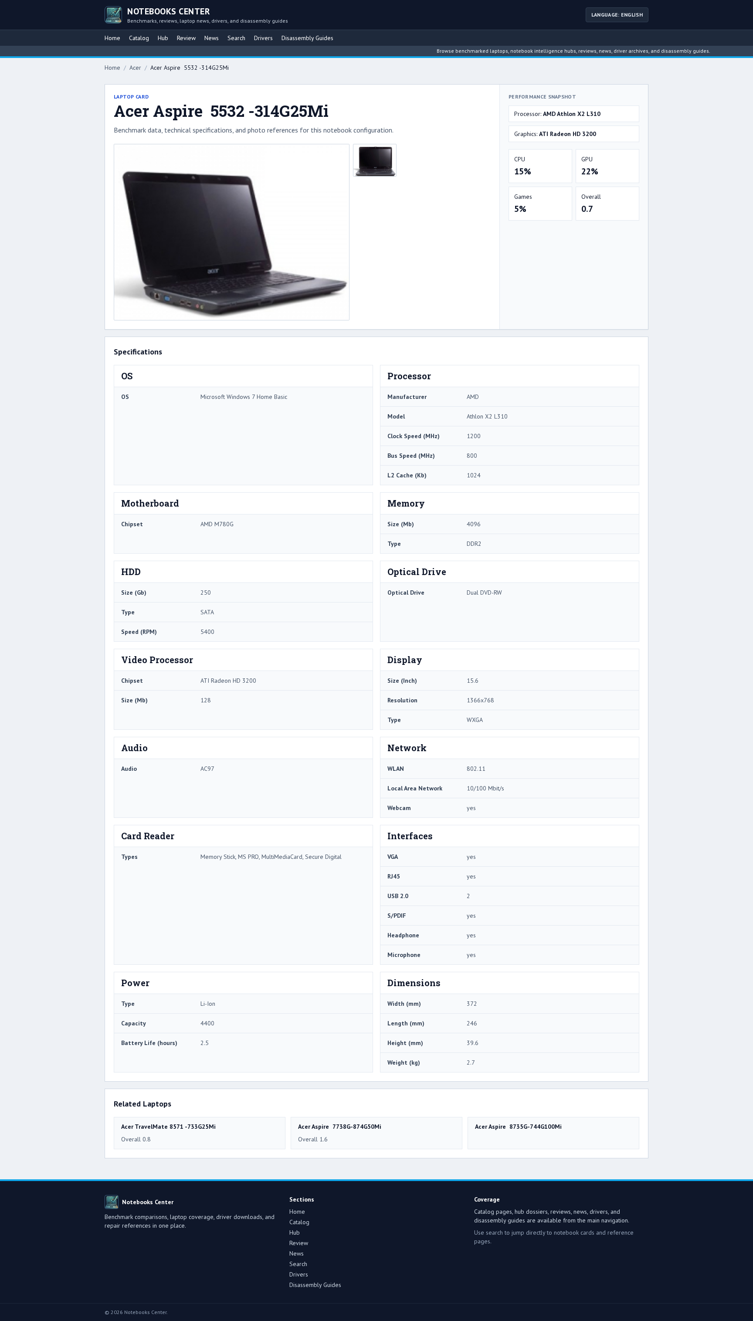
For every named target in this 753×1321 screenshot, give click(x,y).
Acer (135, 67)
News (211, 38)
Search (236, 38)
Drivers (263, 38)
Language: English (617, 14)
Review (186, 38)
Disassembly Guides (307, 38)
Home (112, 38)
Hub (163, 38)
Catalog (139, 38)
